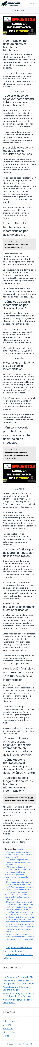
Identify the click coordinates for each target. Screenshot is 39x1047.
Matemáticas (9, 1032)
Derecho (7, 1025)
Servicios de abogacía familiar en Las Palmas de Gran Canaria (19, 995)
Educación (8, 1028)
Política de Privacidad (23, 1044)
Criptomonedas (10, 1021)
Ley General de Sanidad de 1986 (18, 977)
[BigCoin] (10, 3)
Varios (6, 1035)
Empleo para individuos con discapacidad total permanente (18, 982)
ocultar (20, 849)
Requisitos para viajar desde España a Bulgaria (16, 988)
